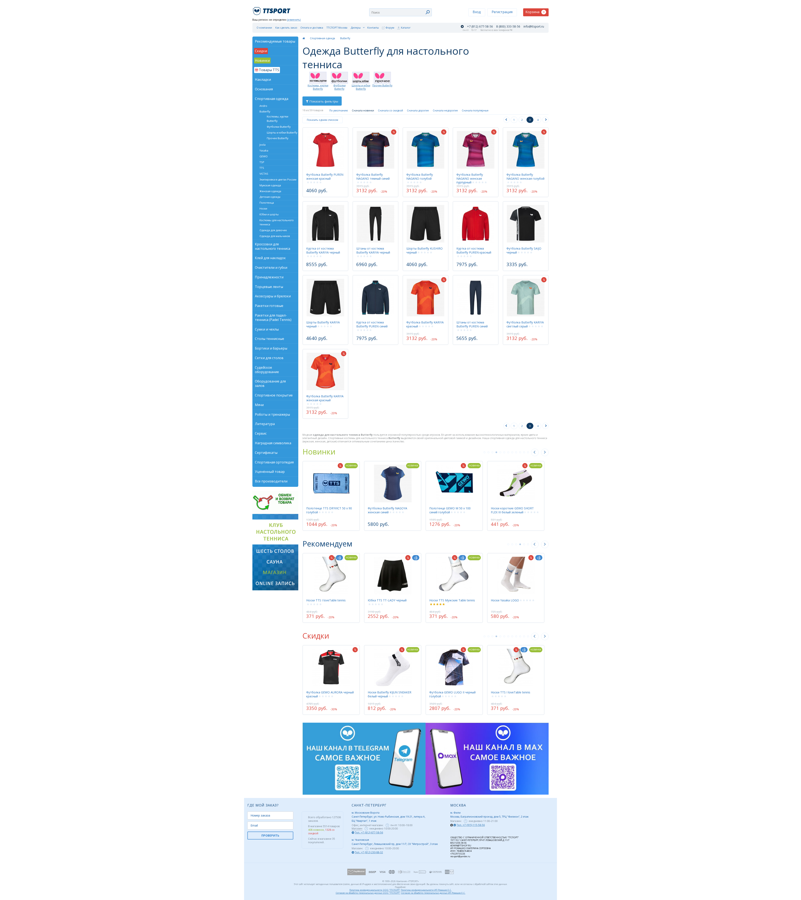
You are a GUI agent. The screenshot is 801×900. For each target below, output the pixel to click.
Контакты (373, 27)
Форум (389, 27)
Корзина (534, 12)
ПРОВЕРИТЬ (270, 835)
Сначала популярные (475, 110)
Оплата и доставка (311, 27)
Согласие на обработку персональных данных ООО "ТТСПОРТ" (368, 892)
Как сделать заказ (286, 27)
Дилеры (356, 27)
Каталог (406, 27)
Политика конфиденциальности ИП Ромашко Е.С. (426, 890)
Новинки (318, 452)
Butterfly (345, 38)
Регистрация (502, 12)
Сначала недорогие (445, 110)
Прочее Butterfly (382, 85)
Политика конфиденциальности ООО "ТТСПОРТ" (374, 890)
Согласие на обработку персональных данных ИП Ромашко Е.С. (433, 892)
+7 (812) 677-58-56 (480, 26)
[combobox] (400, 12)
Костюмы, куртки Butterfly (318, 87)
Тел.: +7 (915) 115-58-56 (471, 825)
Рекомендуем (327, 544)
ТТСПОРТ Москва (336, 27)
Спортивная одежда (322, 38)
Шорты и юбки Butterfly (361, 87)
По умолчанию (338, 110)
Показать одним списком (322, 120)
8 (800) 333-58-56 (508, 26)
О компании (264, 27)
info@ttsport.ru (534, 26)
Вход (477, 12)
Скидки (315, 636)
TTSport (272, 9)
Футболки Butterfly (339, 87)
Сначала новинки (363, 110)
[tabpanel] (331, 496)
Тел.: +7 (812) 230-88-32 (369, 852)
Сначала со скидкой (390, 110)
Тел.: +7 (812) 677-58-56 (369, 832)
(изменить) (294, 20)
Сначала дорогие (418, 110)
